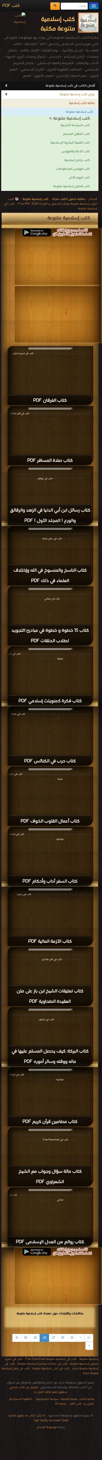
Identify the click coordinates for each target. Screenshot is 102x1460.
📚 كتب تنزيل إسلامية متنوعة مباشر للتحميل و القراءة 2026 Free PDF (52, 201)
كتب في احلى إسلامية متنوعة (50, 1368)
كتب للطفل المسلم (76, 134)
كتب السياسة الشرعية (75, 125)
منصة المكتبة (68, 1399)
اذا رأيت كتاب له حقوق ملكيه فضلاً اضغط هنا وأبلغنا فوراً (38, 1418)
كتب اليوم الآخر (79, 178)
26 (62, 1337)
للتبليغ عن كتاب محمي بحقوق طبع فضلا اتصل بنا (38, 1390)
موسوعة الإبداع (47, 1427)
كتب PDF (11, 6)
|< (88, 1337)
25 (72, 1337)
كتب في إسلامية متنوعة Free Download (51, 1359)
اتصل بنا (87, 1403)
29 (35, 1337)
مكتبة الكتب (86, 1399)
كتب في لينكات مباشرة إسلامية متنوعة (42, 1363)
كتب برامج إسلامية (77, 160)
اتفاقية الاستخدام (20, 1399)
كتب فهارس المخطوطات (73, 169)
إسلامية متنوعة (88, 1359)
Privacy (60, 1403)
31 (16, 1337)
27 (53, 1337)
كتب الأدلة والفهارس (75, 151)
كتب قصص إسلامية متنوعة (71, 186)
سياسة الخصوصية (47, 1399)
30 (26, 1337)
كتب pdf (75, 1403)
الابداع (93, 199)
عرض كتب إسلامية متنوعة (77, 94)
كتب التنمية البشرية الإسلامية (70, 143)
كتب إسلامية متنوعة (79, 112)
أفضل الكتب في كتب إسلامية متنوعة (70, 86)
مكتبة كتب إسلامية (82, 103)
